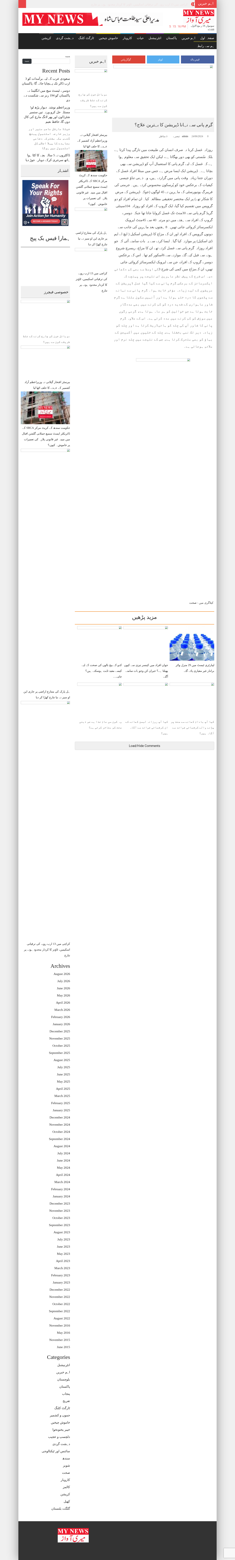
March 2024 (62, 1182)
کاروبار (127, 38)
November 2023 (59, 1210)
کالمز (66, 1487)
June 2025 (63, 1074)
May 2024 (63, 1167)
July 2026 (63, 981)
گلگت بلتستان (60, 1508)
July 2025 (63, 1067)
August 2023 (62, 1232)
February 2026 (60, 1017)
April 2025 (63, 1088)
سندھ (66, 1458)
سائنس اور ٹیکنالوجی (56, 1451)
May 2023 (63, 1253)
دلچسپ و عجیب (59, 1436)
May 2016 (63, 1332)
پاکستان (171, 38)
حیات (140, 38)
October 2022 (61, 1304)
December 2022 (60, 1289)
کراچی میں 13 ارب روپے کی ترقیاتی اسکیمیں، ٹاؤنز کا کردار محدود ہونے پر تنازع (47, 949)
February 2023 (60, 1275)
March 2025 (62, 1096)
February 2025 (60, 1103)
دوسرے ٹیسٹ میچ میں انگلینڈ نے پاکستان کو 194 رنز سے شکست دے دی (47, 95)
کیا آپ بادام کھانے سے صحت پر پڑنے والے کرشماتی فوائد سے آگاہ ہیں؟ (192, 727)
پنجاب (66, 1393)
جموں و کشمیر (60, 1415)
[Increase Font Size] (117, 136)
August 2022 (62, 1318)
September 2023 (59, 1225)
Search (67, 57)
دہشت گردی (65, 38)
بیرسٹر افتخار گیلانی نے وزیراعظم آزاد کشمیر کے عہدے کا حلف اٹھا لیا (92, 140)
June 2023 (63, 1246)
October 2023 (61, 1218)
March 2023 (62, 1268)
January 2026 (61, 1024)
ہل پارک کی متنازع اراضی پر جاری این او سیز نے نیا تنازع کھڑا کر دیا (147, 4)
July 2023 (63, 1239)
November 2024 (59, 1124)
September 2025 (59, 1053)
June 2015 (63, 1347)
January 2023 (61, 1282)
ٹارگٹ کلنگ (86, 38)
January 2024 (61, 1196)
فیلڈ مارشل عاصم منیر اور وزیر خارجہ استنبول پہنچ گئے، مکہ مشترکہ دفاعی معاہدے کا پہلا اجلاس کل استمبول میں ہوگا (49, 138)
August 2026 (62, 974)
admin (185, 136)
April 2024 (63, 1174)
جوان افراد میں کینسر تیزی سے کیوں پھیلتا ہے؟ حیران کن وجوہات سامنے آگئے (146, 671)
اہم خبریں (188, 38)
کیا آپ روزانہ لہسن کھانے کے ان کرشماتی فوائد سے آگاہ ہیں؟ (146, 727)
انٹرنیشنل (155, 38)
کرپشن (46, 38)
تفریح (66, 1401)
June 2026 (63, 988)
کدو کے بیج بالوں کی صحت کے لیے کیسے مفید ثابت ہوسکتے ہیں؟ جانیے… (102, 671)
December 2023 (60, 1203)
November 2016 (59, 1325)
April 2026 (63, 1002)
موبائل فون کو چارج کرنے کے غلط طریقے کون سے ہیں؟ (92, 100)
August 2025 (62, 1060)
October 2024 (61, 1131)
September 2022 (59, 1311)
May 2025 (63, 1081)
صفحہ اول (207, 38)
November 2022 (59, 1296)
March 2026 (62, 1009)
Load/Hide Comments (144, 746)
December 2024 (60, 1117)
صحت (192, 602)
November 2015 (59, 1340)
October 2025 (61, 1045)
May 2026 (63, 995)
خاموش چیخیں (108, 38)
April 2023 (63, 1261)
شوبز (66, 1465)
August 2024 (62, 1146)
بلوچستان (63, 1379)
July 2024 (63, 1153)
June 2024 (63, 1160)
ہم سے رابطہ (205, 46)
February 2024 (60, 1189)
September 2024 (59, 1139)
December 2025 (60, 1031)
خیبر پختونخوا (61, 1429)
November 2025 (59, 1038)
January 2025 (61, 1110)
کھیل (67, 1501)
